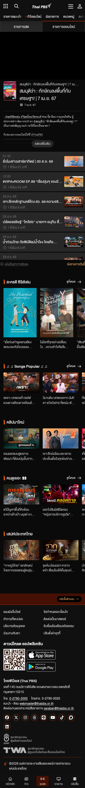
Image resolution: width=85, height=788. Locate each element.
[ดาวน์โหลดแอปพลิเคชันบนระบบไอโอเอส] (41, 655)
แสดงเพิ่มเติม (42, 143)
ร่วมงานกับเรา (11, 633)
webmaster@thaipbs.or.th (37, 703)
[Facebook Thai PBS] (6, 717)
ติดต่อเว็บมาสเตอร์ (55, 619)
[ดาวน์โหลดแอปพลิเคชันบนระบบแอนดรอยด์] (41, 667)
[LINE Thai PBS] (43, 717)
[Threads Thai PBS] (34, 717)
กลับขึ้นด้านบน (66, 599)
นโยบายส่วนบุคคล (14, 626)
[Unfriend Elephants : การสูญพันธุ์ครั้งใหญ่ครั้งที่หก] (21, 494)
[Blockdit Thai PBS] (71, 717)
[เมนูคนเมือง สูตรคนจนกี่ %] (21, 438)
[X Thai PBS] (16, 717)
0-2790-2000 (18, 698)
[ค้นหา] (15, 6)
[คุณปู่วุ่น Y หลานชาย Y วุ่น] (56, 312)
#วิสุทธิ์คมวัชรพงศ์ (31, 116)
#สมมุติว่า (39, 121)
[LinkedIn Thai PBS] (6, 726)
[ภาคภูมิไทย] (21, 550)
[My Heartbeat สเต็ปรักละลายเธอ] (20, 312)
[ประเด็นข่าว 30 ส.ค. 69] (60, 438)
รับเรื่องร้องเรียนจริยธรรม (59, 626)
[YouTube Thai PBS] (52, 717)
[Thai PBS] (42, 6)
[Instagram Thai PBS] (25, 717)
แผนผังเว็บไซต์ (11, 611)
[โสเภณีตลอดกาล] (60, 494)
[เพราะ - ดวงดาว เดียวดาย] (21, 382)
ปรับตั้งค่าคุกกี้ (52, 633)
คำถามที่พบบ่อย (13, 619)
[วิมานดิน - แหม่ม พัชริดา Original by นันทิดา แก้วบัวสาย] (60, 382)
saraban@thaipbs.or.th (59, 708)
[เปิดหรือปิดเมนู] (70, 6)
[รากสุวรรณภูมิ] (60, 550)
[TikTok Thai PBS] (61, 717)
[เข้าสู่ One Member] (79, 6)
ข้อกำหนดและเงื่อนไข (56, 611)
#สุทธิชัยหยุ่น (12, 116)
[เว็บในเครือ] (5, 6)
